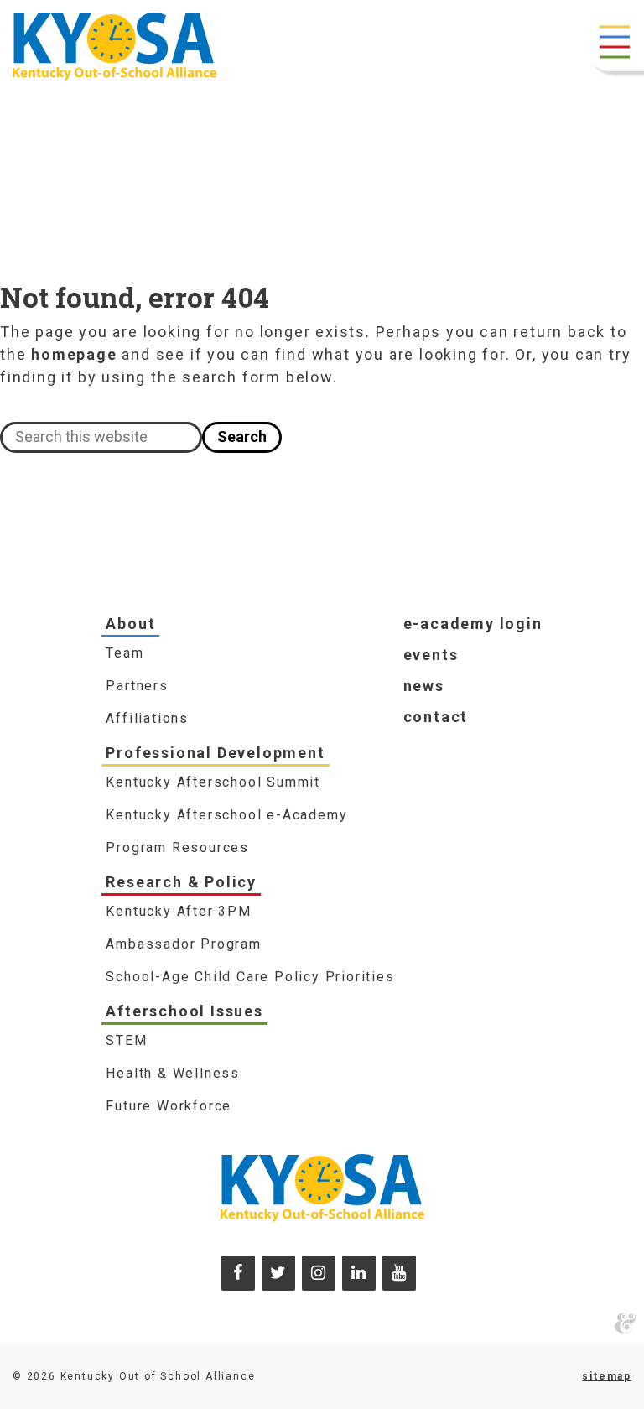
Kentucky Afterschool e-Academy (226, 815)
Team (124, 653)
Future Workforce (168, 1106)
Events (431, 654)
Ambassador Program (183, 944)
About (130, 623)
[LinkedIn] (359, 1273)
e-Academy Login (473, 623)
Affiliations (147, 718)
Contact (436, 716)
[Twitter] (278, 1273)
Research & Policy (181, 882)
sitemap (606, 1376)
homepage (74, 354)
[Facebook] (238, 1273)
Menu (614, 42)
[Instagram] (318, 1273)
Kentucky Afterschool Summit (213, 782)
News (423, 685)
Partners (137, 686)
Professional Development (215, 753)
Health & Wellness (173, 1073)
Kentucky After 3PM (178, 911)
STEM (126, 1040)
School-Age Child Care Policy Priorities (250, 977)
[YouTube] (399, 1273)
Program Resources (177, 847)
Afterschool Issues (184, 1011)
